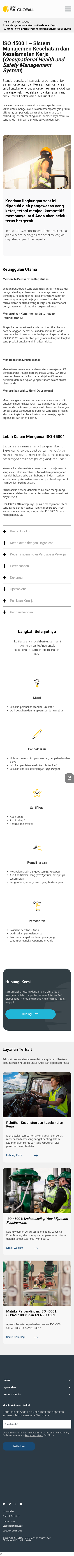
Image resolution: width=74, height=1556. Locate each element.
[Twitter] (9, 1504)
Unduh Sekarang (15, 1337)
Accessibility (8, 1511)
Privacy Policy (9, 1521)
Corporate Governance (12, 1530)
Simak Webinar (14, 1248)
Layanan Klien (9, 1387)
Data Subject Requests (13, 1526)
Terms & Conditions (11, 1516)
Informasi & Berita (11, 1394)
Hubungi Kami (30, 1014)
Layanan (6, 1380)
